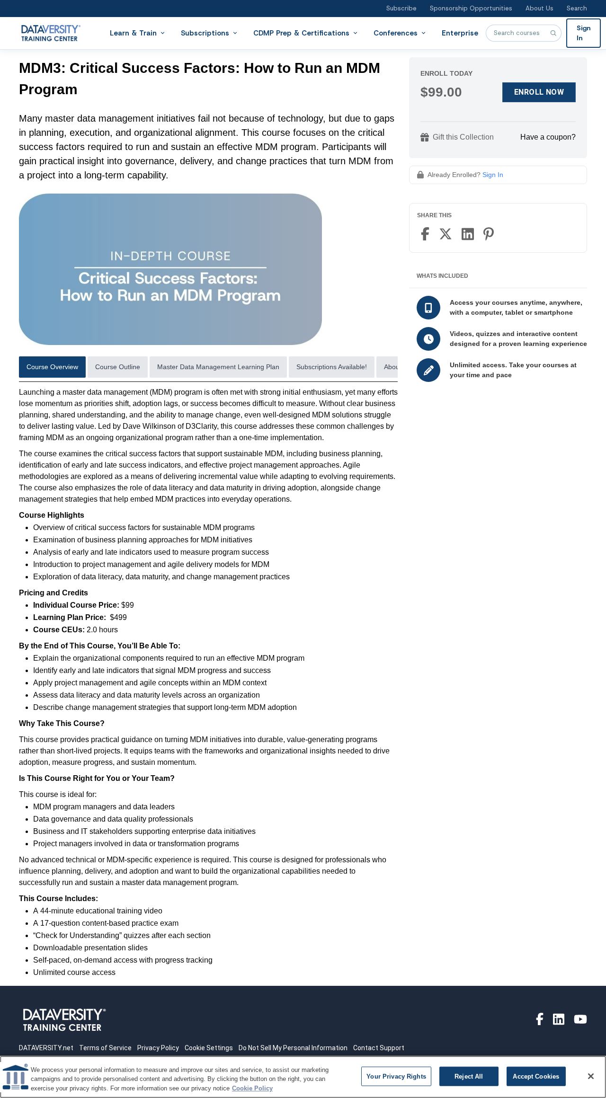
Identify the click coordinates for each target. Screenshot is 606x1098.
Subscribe (401, 8)
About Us (539, 8)
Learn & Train (133, 32)
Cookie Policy (252, 1088)
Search (577, 8)
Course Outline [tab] (117, 367)
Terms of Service (105, 1048)
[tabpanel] (208, 682)
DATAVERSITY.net (46, 1048)
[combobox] (523, 33)
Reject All (468, 1076)
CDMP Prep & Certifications (301, 32)
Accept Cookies (536, 1076)
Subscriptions (205, 32)
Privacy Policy (158, 1048)
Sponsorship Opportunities (471, 8)
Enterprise (460, 32)
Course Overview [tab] (52, 367)
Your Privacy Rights (396, 1076)
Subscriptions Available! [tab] (331, 367)
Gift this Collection (463, 137)
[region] (303, 1077)
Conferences (396, 32)
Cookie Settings (209, 1048)
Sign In (583, 33)
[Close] (590, 1076)
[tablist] (208, 369)
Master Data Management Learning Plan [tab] (218, 367)
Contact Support (378, 1048)
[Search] (553, 33)
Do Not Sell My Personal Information (293, 1048)
